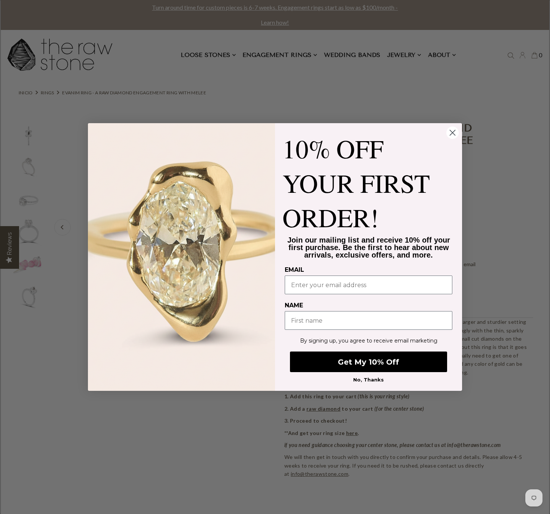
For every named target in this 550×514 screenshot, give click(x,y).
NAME (294, 305)
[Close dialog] (452, 132)
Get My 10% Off (368, 362)
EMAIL (294, 269)
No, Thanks (368, 380)
